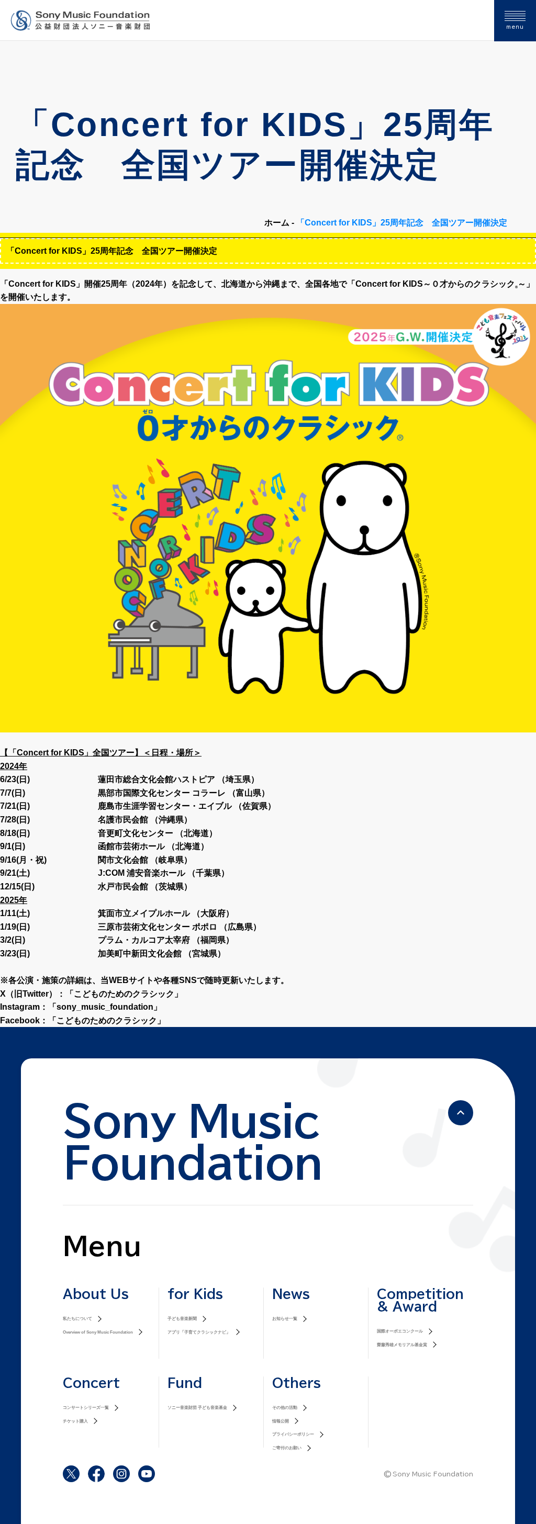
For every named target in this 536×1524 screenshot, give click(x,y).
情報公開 (280, 1421)
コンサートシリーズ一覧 (86, 1407)
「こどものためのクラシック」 (124, 993)
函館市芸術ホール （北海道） (153, 846)
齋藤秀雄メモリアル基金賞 (402, 1344)
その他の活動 (284, 1407)
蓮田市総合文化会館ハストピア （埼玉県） (178, 779)
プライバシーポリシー (293, 1434)
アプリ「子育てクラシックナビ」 (199, 1332)
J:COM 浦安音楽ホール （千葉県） (163, 872)
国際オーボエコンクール (400, 1331)
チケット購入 (75, 1421)
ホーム (276, 222)
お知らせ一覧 (284, 1318)
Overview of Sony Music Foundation (98, 1332)
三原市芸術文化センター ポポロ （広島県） (179, 926)
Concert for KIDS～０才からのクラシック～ (440, 283)
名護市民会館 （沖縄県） (145, 819)
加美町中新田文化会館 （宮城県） (162, 953)
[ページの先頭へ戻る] (460, 1112)
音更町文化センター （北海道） (157, 833)
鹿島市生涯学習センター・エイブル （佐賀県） (187, 805)
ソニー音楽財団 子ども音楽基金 (197, 1407)
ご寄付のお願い (287, 1448)
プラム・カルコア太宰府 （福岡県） (166, 939)
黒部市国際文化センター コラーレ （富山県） (184, 792)
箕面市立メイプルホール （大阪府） (166, 913)
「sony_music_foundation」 (105, 1006)
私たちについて (77, 1318)
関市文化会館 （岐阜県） (145, 859)
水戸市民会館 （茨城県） (145, 886)
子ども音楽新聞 (182, 1318)
